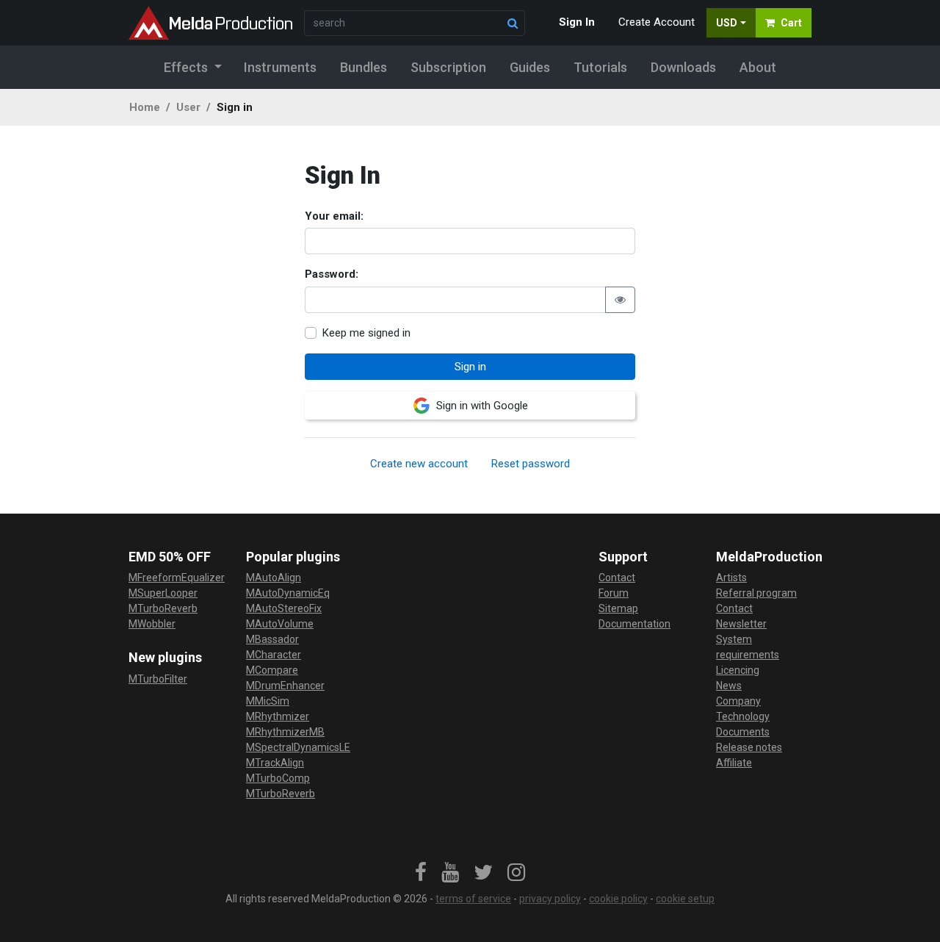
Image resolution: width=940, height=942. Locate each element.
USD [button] (726, 23)
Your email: (334, 216)
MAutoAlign (273, 577)
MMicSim (267, 701)
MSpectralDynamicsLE (298, 747)
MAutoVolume (280, 624)
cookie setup (685, 899)
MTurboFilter (158, 679)
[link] (421, 873)
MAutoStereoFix (284, 608)
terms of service (473, 899)
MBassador (272, 639)
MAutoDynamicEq (288, 593)
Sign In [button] (577, 22)
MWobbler (152, 624)
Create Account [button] (656, 22)
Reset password (530, 463)
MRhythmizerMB (285, 732)
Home (144, 107)
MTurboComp (278, 778)
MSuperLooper (163, 593)
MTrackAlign (275, 763)
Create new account (419, 463)
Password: (331, 274)
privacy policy (550, 899)
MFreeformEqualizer (177, 577)
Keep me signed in (366, 332)
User (188, 107)
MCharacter (273, 655)
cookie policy (618, 899)
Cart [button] (791, 23)
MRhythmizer (277, 716)
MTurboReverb (163, 608)
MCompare (272, 670)
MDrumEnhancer (285, 685)
